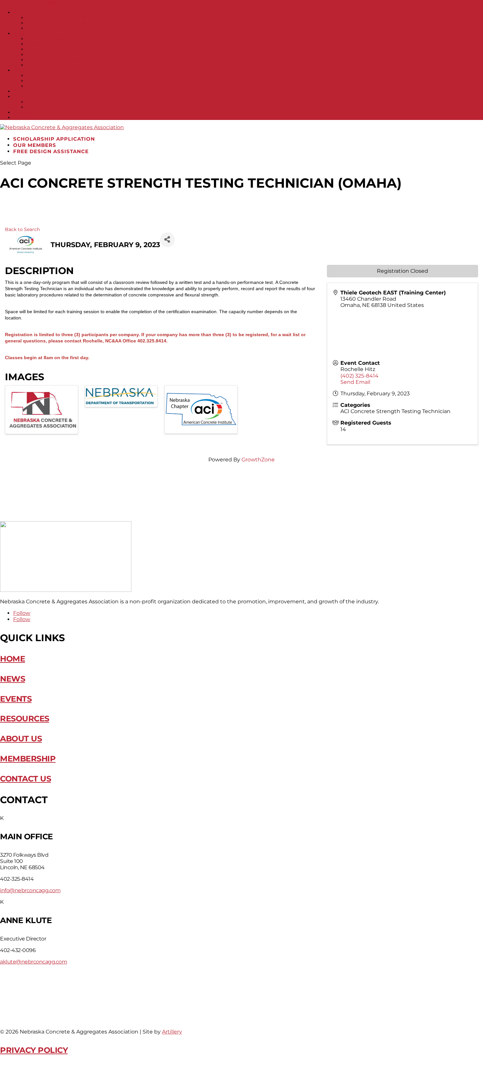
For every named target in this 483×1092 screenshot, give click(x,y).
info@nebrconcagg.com (30, 890)
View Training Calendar (61, 101)
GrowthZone (258, 459)
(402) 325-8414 (19, 2)
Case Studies (44, 80)
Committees (42, 28)
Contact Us (25, 778)
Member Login (46, 43)
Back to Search (22, 229)
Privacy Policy (34, 1050)
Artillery (172, 1032)
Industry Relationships (60, 49)
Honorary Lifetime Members (67, 22)
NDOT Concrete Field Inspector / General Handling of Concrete (120, 106)
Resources (28, 70)
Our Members (45, 38)
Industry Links (47, 75)
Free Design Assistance (51, 151)
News (21, 91)
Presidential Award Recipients (71, 17)
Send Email (355, 382)
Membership (30, 33)
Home (12, 658)
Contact (25, 117)
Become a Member (51, 54)
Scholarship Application (54, 139)
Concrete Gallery (52, 85)
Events (23, 112)
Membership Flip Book (58, 64)
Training (25, 96)
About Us (26, 12)
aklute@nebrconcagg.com (33, 962)
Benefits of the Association (66, 59)
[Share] (167, 239)
